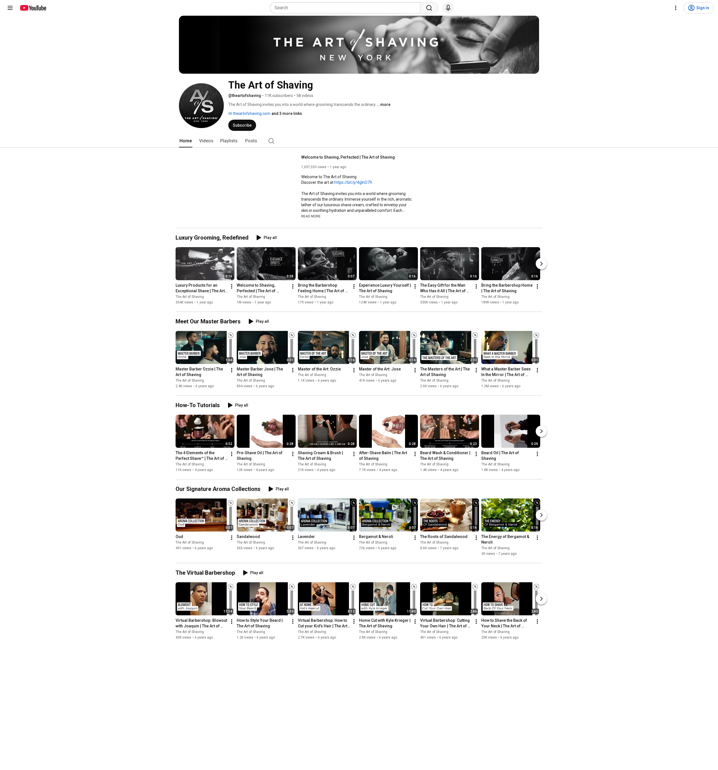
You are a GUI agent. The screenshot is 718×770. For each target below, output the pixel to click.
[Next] (541, 263)
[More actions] (231, 286)
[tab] (185, 141)
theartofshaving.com (251, 113)
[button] (311, 216)
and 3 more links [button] (286, 113)
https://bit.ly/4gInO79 (353, 182)
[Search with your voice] (448, 7)
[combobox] (347, 7)
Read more (311, 216)
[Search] (429, 7)
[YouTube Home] (33, 8)
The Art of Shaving (190, 297)
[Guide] (10, 7)
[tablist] (359, 141)
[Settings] (675, 7)
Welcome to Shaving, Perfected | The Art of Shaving (348, 157)
